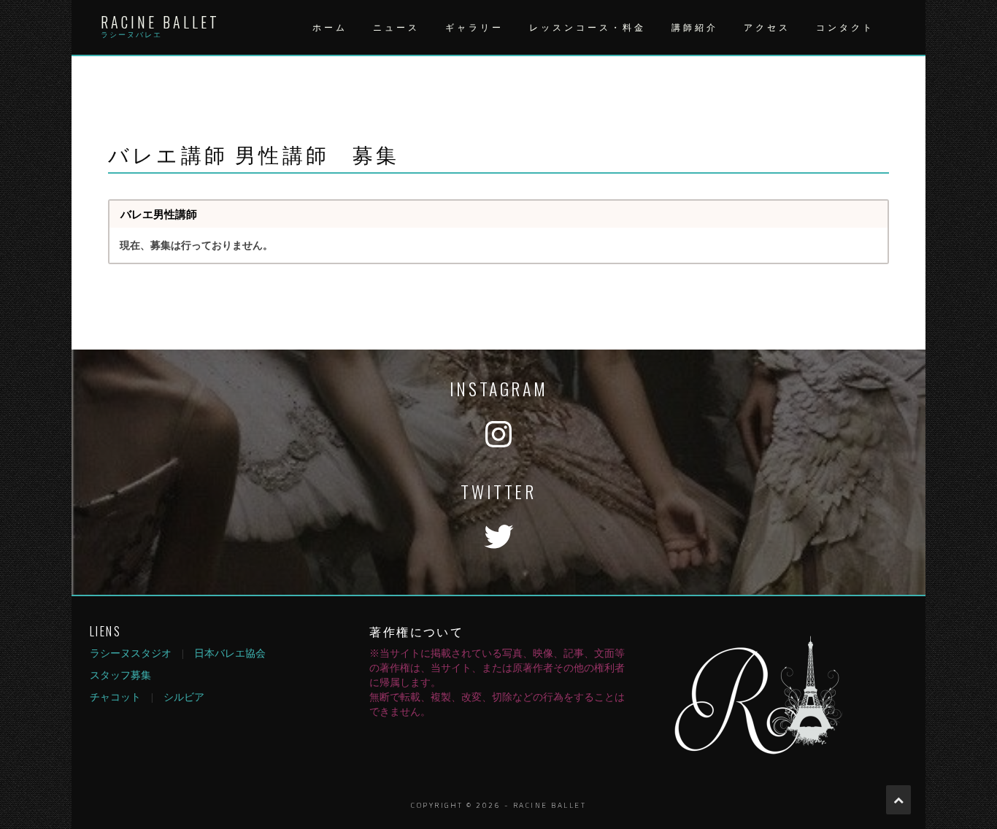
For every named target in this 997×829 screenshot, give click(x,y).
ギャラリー (474, 27)
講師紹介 (694, 27)
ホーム (329, 27)
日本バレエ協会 (230, 652)
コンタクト (845, 27)
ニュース (396, 27)
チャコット (115, 696)
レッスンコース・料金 (587, 27)
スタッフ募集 (120, 674)
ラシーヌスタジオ (131, 652)
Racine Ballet (160, 22)
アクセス (767, 27)
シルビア (183, 696)
